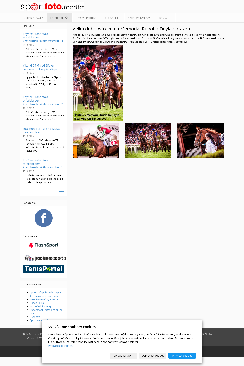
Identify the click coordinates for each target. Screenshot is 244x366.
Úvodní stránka (33, 17)
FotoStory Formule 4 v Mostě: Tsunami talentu (42, 130)
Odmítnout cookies (153, 355)
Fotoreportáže (59, 17)
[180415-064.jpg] (200, 141)
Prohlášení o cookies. (60, 345)
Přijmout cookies (182, 355)
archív (61, 191)
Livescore (35, 316)
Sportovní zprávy (139, 17)
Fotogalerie (111, 17)
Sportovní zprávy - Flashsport (46, 292)
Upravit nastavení (124, 355)
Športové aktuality (40, 320)
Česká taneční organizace (44, 299)
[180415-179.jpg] (148, 141)
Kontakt (164, 17)
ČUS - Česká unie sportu (43, 306)
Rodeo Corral (37, 302)
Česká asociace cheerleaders (46, 295)
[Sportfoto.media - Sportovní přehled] (52, 6)
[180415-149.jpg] (96, 141)
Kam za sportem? (86, 17)
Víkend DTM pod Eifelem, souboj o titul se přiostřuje (40, 67)
